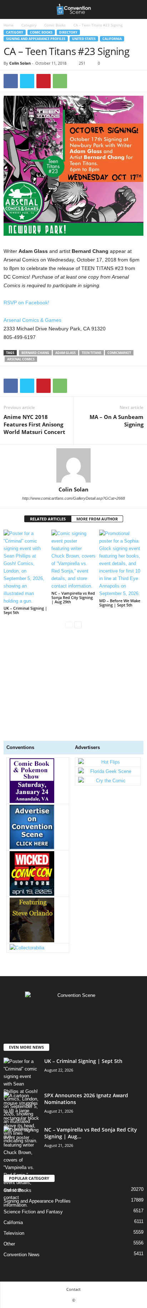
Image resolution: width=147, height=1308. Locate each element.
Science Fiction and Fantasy (33, 1211)
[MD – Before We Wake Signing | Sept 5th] (121, 563)
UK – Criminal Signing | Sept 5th (25, 610)
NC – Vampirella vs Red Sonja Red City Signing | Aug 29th (73, 597)
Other (9, 1244)
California (112, 38)
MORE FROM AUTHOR (97, 518)
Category (28, 25)
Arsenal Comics (21, 359)
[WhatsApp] (60, 81)
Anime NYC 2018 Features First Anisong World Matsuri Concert (34, 424)
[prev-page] (69, 624)
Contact (73, 1289)
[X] (27, 81)
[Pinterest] (43, 81)
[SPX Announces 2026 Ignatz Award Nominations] (21, 1118)
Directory (68, 32)
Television (14, 1233)
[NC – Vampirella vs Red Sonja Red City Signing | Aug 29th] (73, 560)
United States (84, 38)
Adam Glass (65, 352)
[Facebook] (11, 81)
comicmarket (119, 352)
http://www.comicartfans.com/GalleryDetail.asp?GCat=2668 (73, 498)
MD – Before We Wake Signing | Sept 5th (119, 603)
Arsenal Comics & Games (32, 320)
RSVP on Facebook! (26, 302)
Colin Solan (20, 63)
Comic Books (55, 25)
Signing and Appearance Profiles (35, 38)
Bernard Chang (35, 352)
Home (9, 25)
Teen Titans (91, 352)
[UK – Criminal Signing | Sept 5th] (26, 567)
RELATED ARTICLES (48, 518)
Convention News (22, 1254)
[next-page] (78, 624)
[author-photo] (73, 465)
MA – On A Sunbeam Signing (116, 420)
